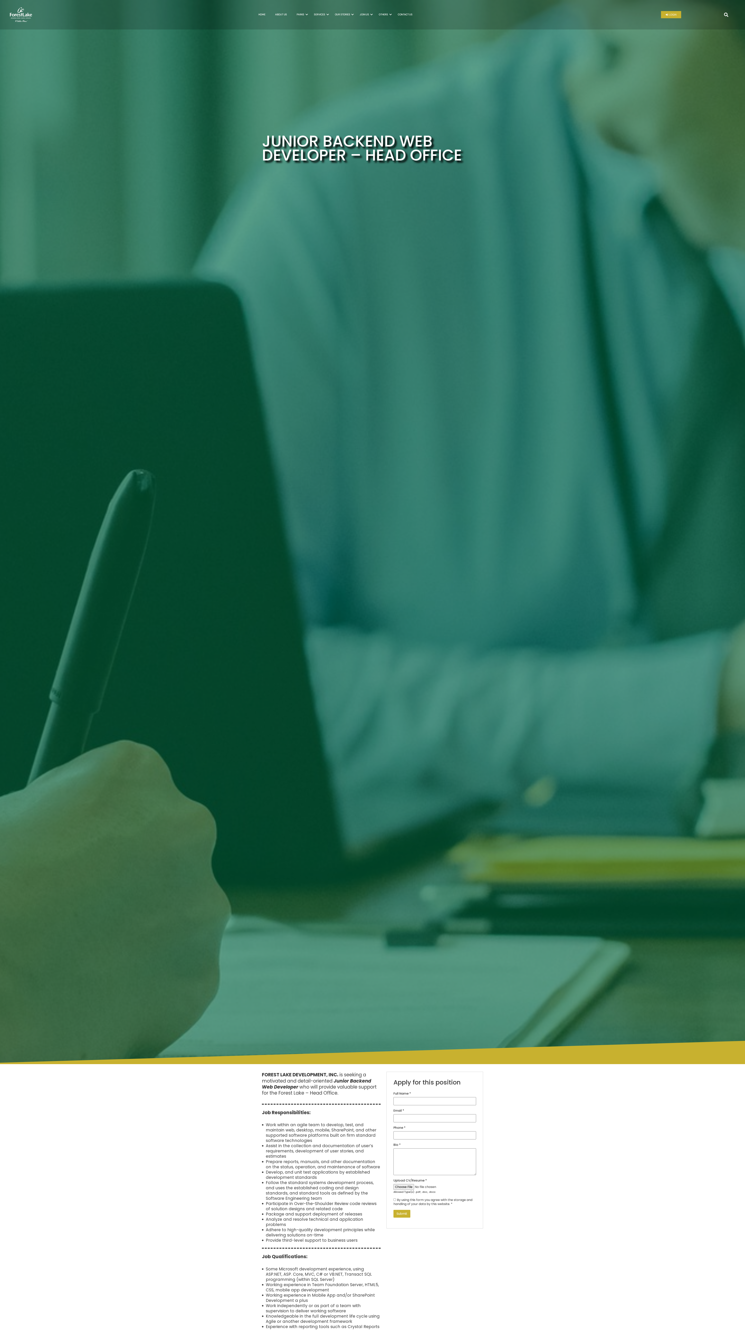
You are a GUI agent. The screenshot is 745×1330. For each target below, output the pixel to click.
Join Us (364, 14)
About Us (281, 14)
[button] (726, 15)
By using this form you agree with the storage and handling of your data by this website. (432, 1202)
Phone (399, 1127)
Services (319, 14)
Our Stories (342, 14)
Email (398, 1110)
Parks (300, 14)
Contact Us (405, 14)
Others (383, 14)
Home (261, 14)
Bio (397, 1144)
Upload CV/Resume (410, 1180)
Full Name (402, 1093)
